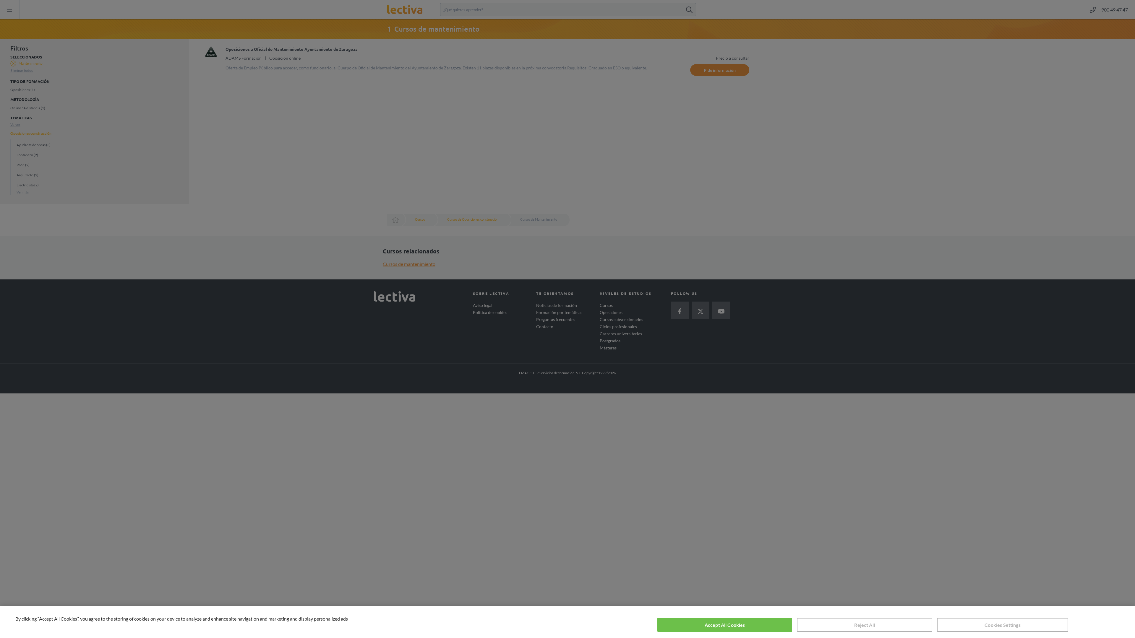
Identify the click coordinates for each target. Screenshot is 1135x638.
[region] (567, 622)
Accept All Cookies (725, 625)
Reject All (864, 625)
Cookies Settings (1003, 625)
